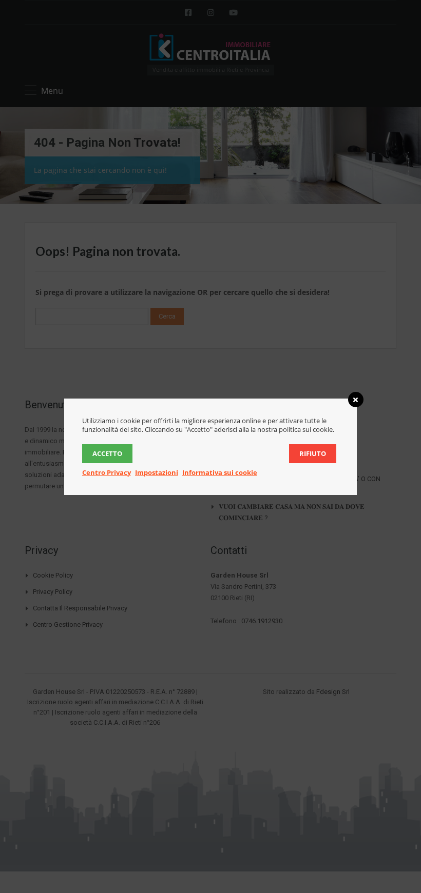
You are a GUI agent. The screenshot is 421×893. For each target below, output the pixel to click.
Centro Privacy (106, 472)
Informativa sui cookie (219, 472)
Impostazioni (156, 472)
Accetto (107, 453)
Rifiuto (312, 453)
